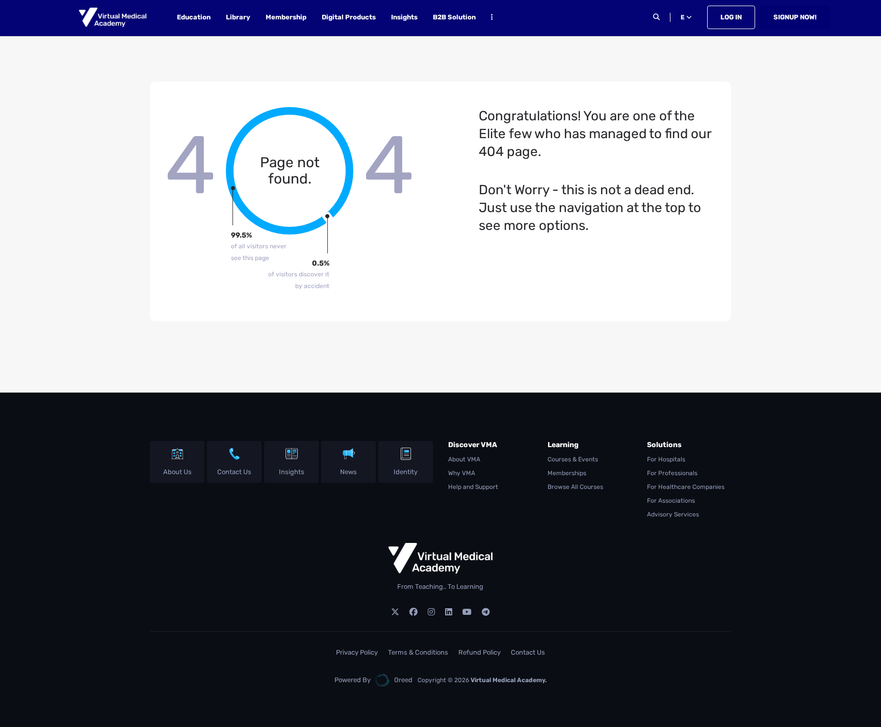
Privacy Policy (357, 652)
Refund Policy (479, 652)
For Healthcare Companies (685, 486)
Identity (406, 472)
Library (238, 17)
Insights (404, 17)
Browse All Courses (575, 486)
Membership (286, 17)
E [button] (683, 17)
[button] (492, 18)
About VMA (464, 459)
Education (194, 17)
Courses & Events (573, 459)
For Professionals (672, 473)
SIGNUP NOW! (795, 17)
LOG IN (731, 17)
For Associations (671, 500)
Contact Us (234, 472)
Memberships (567, 473)
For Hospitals (666, 459)
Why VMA (461, 473)
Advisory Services (673, 514)
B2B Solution (454, 17)
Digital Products (349, 17)
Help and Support (473, 486)
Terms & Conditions (418, 652)
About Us (177, 472)
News (348, 472)
